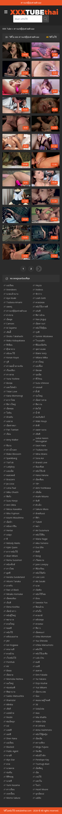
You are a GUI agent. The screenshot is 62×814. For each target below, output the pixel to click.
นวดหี (9, 780)
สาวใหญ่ (39, 361)
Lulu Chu (40, 657)
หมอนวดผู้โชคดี (43, 700)
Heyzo (39, 285)
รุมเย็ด (38, 374)
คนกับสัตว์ (40, 416)
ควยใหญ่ (10, 623)
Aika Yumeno (42, 543)
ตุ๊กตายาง (10, 349)
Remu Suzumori (14, 560)
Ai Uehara (40, 725)
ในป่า (38, 785)
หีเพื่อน (9, 344)
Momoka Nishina (14, 679)
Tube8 (39, 521)
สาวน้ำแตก (11, 449)
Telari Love (11, 391)
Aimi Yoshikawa (43, 487)
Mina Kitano (41, 453)
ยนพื (38, 662)
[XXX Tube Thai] (34, 12)
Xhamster (11, 700)
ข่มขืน (9, 772)
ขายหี (9, 755)
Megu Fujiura (42, 746)
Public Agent (12, 751)
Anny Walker (12, 439)
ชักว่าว (39, 293)
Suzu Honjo (12, 500)
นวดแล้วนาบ (12, 293)
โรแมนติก (40, 340)
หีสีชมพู (9, 776)
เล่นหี (38, 310)
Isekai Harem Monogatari (42, 440)
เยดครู (9, 306)
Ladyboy (10, 466)
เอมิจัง (38, 797)
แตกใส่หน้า (11, 387)
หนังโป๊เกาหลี (42, 306)
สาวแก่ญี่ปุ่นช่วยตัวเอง (16, 310)
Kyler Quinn (11, 547)
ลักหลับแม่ (40, 513)
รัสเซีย (39, 751)
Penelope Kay (42, 759)
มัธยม (9, 670)
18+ (37, 483)
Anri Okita (11, 504)
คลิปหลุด (40, 619)
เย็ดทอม (10, 408)
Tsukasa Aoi (41, 449)
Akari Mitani (12, 555)
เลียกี (8, 708)
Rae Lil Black (12, 589)
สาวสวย (10, 374)
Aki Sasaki (40, 581)
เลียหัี (8, 332)
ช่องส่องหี (10, 687)
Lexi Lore (40, 577)
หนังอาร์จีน (11, 526)
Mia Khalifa (41, 717)
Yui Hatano (41, 679)
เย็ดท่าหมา (11, 425)
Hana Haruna (42, 475)
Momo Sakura (13, 797)
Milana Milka (42, 357)
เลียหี (38, 433)
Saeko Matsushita (15, 696)
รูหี (7, 361)
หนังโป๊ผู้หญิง (41, 734)
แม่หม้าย (10, 712)
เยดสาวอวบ (41, 429)
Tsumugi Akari (42, 763)
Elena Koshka (12, 606)
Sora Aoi (40, 458)
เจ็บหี (8, 602)
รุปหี (37, 332)
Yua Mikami (41, 687)
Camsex (10, 323)
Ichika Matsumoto (44, 645)
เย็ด (37, 772)
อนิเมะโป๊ (10, 353)
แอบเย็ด (10, 470)
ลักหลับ (9, 416)
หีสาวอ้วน (40, 315)
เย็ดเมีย (39, 738)
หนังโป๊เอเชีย (41, 653)
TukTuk (10, 462)
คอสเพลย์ (10, 475)
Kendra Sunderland (15, 577)
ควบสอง (39, 623)
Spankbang (11, 458)
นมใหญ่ (9, 683)
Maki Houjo (41, 421)
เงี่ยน (8, 433)
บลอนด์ (39, 387)
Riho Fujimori (12, 513)
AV (7, 666)
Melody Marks (13, 543)
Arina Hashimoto (44, 729)
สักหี (37, 425)
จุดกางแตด (41, 349)
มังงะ (38, 598)
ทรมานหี (10, 649)
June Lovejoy (42, 564)
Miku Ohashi (12, 492)
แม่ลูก (9, 534)
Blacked (10, 746)
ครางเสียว (40, 742)
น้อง (37, 696)
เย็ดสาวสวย (41, 400)
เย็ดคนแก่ (40, 632)
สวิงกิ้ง (38, 611)
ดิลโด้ (38, 408)
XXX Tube (7, 28)
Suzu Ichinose (42, 383)
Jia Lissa (10, 483)
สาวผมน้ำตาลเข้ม (14, 366)
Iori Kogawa (12, 645)
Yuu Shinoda (42, 640)
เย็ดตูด (9, 319)
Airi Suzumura (42, 530)
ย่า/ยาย (9, 315)
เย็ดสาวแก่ (40, 323)
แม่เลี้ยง (39, 366)
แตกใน (39, 780)
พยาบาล (10, 619)
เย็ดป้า (9, 521)
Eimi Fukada (41, 674)
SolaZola (40, 708)
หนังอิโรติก (41, 755)
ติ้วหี (37, 391)
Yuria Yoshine (12, 378)
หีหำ (37, 517)
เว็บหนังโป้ (11, 657)
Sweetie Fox (41, 602)
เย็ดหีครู (39, 768)
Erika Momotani (43, 636)
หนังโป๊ (9, 632)
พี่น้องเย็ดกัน (41, 344)
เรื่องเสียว (10, 370)
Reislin (9, 717)
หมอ (37, 712)
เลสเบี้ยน (10, 793)
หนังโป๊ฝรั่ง (40, 572)
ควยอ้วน (10, 653)
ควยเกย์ (39, 615)
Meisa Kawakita (14, 509)
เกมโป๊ (38, 776)
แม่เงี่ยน (10, 742)
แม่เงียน (10, 285)
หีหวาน (39, 404)
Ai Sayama (11, 327)
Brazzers (10, 479)
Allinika (9, 704)
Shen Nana (11, 738)
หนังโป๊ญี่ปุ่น (41, 327)
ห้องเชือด (40, 466)
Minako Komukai (14, 594)
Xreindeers (11, 289)
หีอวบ (8, 445)
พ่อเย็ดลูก (10, 721)
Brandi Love (41, 462)
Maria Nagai (41, 538)
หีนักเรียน (40, 568)
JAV (7, 640)
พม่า (37, 526)
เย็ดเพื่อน (40, 479)
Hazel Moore (42, 789)
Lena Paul (11, 487)
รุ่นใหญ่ (39, 395)
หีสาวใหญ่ (11, 404)
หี (7, 538)
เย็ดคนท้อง (11, 598)
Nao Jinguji (41, 319)
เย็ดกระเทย (41, 691)
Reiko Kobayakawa (15, 340)
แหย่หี (9, 729)
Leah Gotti (41, 298)
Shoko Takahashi (14, 336)
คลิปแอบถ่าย (12, 636)
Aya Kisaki (11, 298)
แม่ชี (38, 666)
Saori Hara (41, 445)
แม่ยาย (9, 421)
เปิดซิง (39, 589)
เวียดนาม (40, 560)
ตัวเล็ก (38, 504)
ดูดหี (8, 572)
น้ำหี (38, 412)
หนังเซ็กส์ (10, 564)
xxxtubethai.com (23, 810)
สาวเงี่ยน (10, 789)
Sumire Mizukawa (44, 336)
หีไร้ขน (39, 378)
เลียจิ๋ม (38, 492)
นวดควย (10, 768)
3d (37, 704)
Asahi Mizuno (42, 496)
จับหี (37, 500)
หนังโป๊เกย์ (40, 470)
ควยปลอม (40, 302)
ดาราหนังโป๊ (12, 551)
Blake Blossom (13, 453)
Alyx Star (10, 759)
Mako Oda (41, 721)
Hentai (9, 530)
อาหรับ (9, 585)
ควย (8, 763)
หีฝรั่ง (8, 496)
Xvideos (39, 289)
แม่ (7, 725)
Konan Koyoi (12, 357)
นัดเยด (39, 370)
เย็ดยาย (9, 674)
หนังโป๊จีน (40, 534)
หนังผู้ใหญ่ (11, 615)
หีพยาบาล (10, 691)
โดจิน (9, 412)
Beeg (38, 555)
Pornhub (10, 662)
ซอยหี (9, 628)
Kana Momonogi (14, 395)
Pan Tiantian (12, 429)
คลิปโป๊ (39, 649)
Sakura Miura (42, 509)
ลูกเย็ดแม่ (40, 793)
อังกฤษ (9, 383)
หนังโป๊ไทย (41, 594)
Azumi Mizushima (14, 517)
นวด (38, 585)
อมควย (39, 670)
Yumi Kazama (13, 785)
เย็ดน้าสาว (11, 611)
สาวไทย (10, 568)
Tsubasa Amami (14, 302)
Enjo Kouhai (41, 683)
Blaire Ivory (41, 353)
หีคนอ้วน (40, 606)
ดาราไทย (10, 400)
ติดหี (38, 551)
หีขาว (38, 628)
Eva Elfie (40, 547)
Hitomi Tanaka (13, 581)
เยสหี (8, 734)
